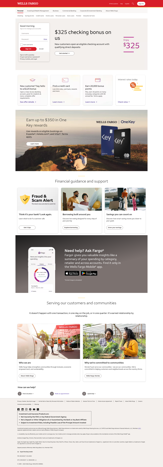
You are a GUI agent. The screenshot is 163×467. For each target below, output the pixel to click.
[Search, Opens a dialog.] (133, 3)
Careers (140, 401)
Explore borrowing (71, 227)
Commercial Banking (69, 11)
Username (25, 33)
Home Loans (50, 16)
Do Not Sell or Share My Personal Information (51, 401)
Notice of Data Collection (73, 401)
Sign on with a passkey (27, 55)
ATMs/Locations (113, 3)
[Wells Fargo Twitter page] (38, 409)
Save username (28, 44)
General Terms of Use (89, 401)
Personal (20, 11)
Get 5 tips (27, 227)
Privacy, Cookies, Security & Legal (26, 401)
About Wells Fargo (112, 11)
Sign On (141, 4)
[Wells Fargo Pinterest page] (30, 409)
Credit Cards (40, 16)
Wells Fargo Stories (93, 376)
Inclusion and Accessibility (24, 404)
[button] (124, 102)
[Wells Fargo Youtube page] (34, 409)
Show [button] (45, 39)
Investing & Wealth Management (38, 11)
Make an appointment (62, 394)
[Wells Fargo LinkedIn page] (22, 409)
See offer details (27, 102)
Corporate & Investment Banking (91, 11)
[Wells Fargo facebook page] (18, 409)
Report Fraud (118, 401)
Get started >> (64, 53)
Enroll (41, 49)
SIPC (139, 428)
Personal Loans (60, 16)
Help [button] (121, 3)
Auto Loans (70, 16)
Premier (78, 16)
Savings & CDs (29, 16)
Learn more (57, 102)
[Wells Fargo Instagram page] (26, 409)
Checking (20, 16)
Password (25, 39)
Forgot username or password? (30, 57)
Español (127, 3)
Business (56, 11)
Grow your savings (114, 227)
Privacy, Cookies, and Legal (28, 59)
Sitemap (36, 404)
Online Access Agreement (105, 401)
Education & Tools (89, 16)
